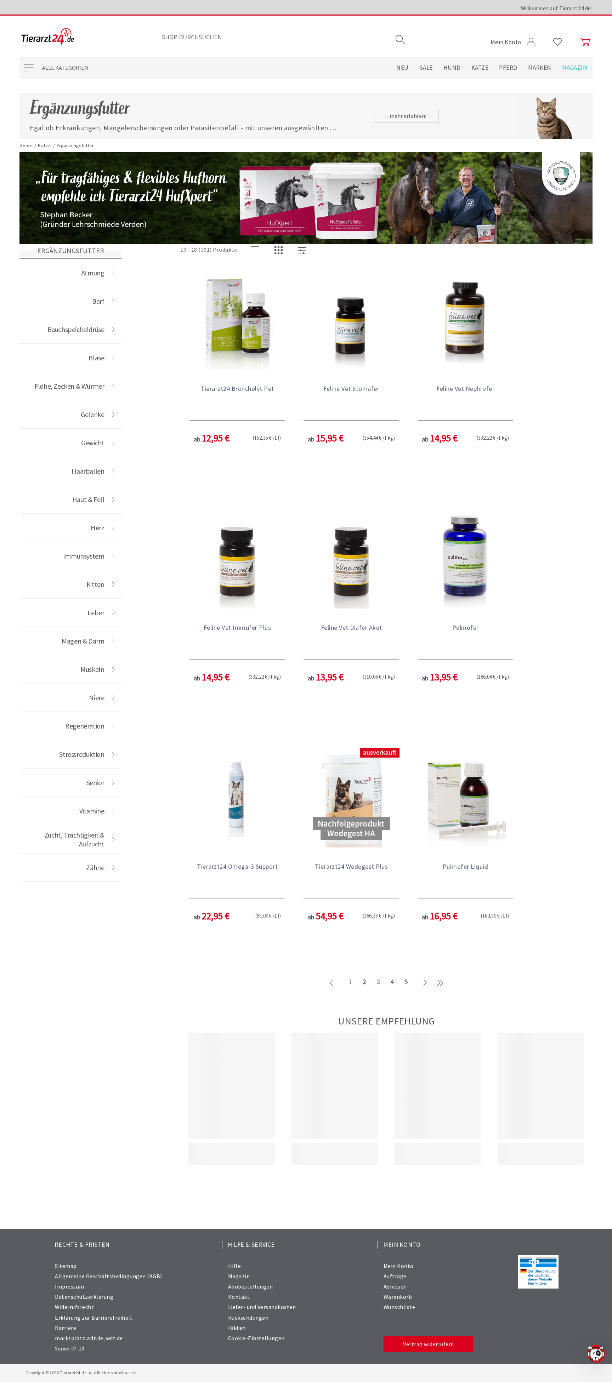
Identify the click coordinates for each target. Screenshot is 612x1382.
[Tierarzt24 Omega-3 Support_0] (237, 797)
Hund (452, 68)
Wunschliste (399, 1306)
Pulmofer (465, 627)
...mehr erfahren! (406, 115)
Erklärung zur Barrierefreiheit (93, 1317)
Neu (402, 68)
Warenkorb (398, 1296)
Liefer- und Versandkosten (262, 1306)
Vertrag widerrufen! (428, 1344)
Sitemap (66, 1265)
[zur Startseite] (47, 37)
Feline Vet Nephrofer (465, 388)
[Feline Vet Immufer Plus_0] (237, 558)
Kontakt (239, 1296)
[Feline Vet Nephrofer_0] (465, 319)
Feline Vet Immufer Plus (237, 627)
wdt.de (114, 1338)
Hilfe (234, 1265)
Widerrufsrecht (74, 1306)
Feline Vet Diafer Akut (351, 627)
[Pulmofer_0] (465, 558)
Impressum (69, 1286)
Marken (539, 68)
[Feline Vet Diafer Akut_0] (351, 558)
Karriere (65, 1327)
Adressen (395, 1286)
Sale (426, 68)
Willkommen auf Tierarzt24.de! (557, 8)
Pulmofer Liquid (465, 866)
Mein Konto (399, 1265)
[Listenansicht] (256, 250)
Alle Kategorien (65, 67)
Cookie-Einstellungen (256, 1338)
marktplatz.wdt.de (79, 1338)
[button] (237, 380)
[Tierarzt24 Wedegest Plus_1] (351, 797)
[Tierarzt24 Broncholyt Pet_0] (237, 319)
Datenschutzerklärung (84, 1296)
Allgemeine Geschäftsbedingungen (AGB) (108, 1276)
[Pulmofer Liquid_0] (465, 797)
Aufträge (395, 1276)
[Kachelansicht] (279, 250)
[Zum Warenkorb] (585, 42)
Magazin (575, 68)
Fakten (237, 1327)
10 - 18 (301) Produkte (208, 249)
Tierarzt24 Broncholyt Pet (237, 388)
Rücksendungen (248, 1317)
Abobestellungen (250, 1286)
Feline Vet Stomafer (351, 388)
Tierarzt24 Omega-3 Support (237, 866)
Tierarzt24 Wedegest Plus (351, 866)
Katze (480, 68)
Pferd (508, 68)
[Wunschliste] (557, 42)
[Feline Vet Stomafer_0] (351, 319)
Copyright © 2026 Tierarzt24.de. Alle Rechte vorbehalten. (81, 1372)
